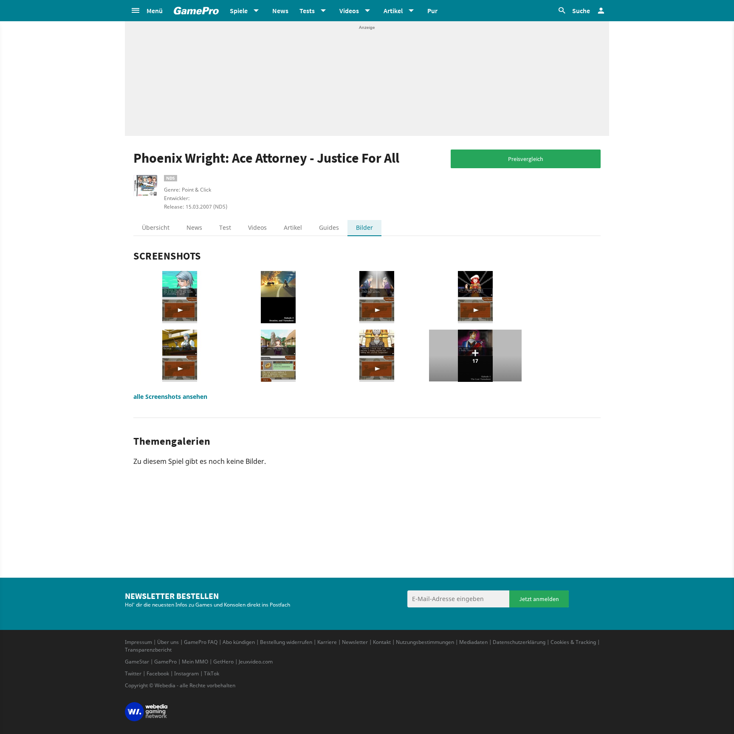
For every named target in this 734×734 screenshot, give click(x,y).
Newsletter (355, 642)
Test (225, 227)
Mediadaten (473, 642)
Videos (257, 227)
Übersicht (155, 227)
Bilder (364, 227)
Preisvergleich (525, 159)
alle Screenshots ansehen (170, 396)
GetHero (223, 661)
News (280, 10)
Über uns (168, 642)
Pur (432, 10)
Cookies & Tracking (573, 642)
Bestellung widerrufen (286, 642)
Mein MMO (195, 661)
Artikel (293, 227)
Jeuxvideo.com (256, 661)
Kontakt (382, 642)
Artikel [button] (393, 10)
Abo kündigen (239, 642)
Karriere (327, 642)
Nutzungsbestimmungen (425, 642)
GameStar (137, 661)
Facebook (158, 673)
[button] (146, 10)
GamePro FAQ (200, 642)
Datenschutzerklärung (519, 642)
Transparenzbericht (148, 649)
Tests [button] (307, 10)
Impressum (138, 642)
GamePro (165, 661)
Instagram (186, 673)
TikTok (211, 673)
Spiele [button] (239, 10)
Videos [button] (349, 10)
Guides (329, 227)
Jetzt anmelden (539, 599)
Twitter (133, 673)
